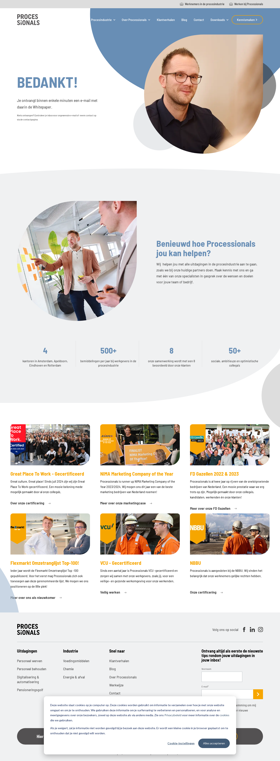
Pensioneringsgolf (30, 689)
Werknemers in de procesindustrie (204, 4)
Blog (184, 20)
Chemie (68, 668)
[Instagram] (260, 629)
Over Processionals (134, 19)
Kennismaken (246, 20)
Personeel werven (29, 660)
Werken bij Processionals (248, 4)
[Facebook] (244, 629)
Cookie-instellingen (181, 743)
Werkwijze (116, 685)
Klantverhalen (166, 20)
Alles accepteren (214, 743)
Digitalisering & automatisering (28, 679)
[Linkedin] (252, 629)
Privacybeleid (172, 715)
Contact (199, 20)
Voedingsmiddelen (76, 660)
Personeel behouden (31, 668)
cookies (224, 715)
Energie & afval (74, 677)
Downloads (218, 19)
